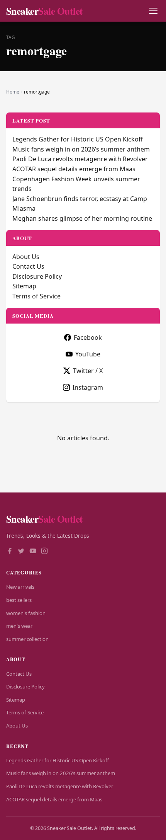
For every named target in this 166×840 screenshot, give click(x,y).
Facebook (88, 337)
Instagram (88, 387)
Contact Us (28, 266)
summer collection (27, 639)
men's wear (19, 625)
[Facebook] (9, 551)
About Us (25, 256)
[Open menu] (153, 11)
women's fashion (26, 613)
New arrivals (20, 586)
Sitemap (24, 286)
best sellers (19, 599)
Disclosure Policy (37, 276)
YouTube (87, 354)
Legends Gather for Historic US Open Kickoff (77, 139)
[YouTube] (32, 551)
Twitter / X (88, 370)
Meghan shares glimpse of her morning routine (82, 218)
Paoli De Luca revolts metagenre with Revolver (80, 159)
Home (12, 92)
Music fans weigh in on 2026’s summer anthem (81, 149)
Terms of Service (36, 296)
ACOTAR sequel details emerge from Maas (74, 169)
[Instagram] (44, 551)
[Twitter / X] (21, 551)
